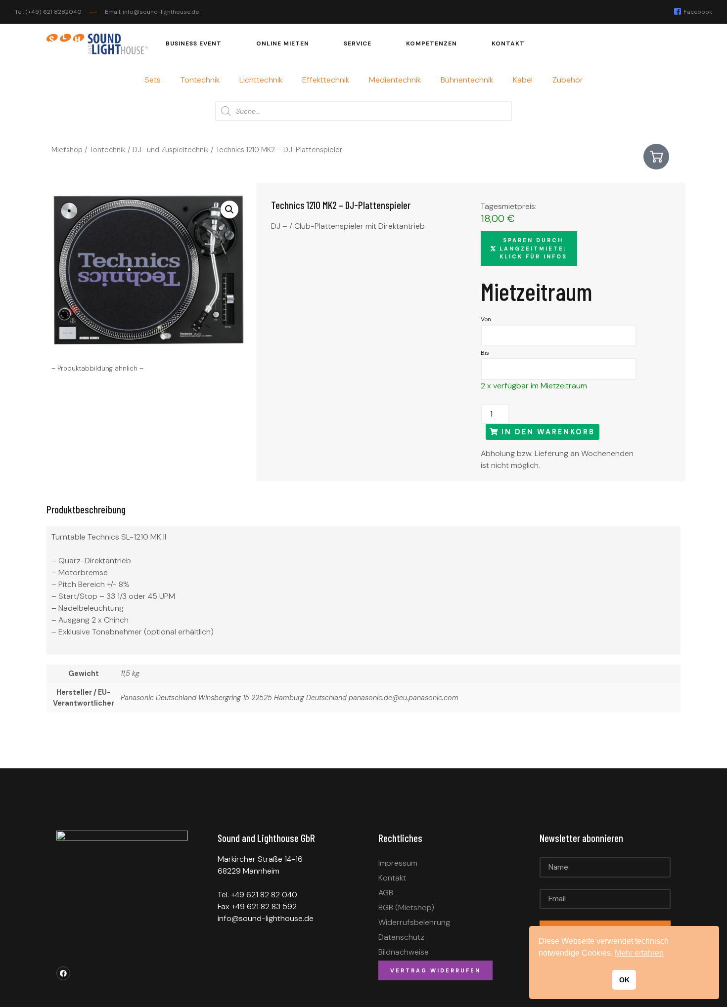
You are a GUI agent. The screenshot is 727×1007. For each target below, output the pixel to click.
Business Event (194, 43)
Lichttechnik (260, 80)
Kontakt (508, 43)
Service (357, 43)
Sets (152, 80)
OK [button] (624, 980)
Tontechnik (200, 80)
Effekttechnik (325, 80)
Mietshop (67, 150)
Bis (485, 353)
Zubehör (567, 80)
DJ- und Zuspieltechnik (171, 150)
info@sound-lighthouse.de (266, 918)
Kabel (523, 80)
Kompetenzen (431, 43)
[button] (229, 209)
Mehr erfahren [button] (639, 953)
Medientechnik (395, 80)
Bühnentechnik (467, 80)
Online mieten (282, 43)
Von (486, 319)
